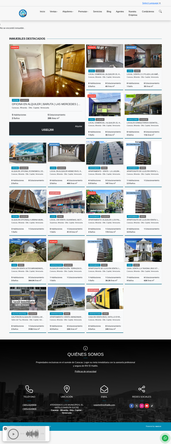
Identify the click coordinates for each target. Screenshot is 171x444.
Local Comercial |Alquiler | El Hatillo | (104, 74)
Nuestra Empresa (133, 13)
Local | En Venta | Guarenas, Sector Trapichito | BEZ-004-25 (66, 220)
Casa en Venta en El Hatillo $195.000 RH (104, 317)
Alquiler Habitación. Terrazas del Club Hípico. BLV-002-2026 (66, 268)
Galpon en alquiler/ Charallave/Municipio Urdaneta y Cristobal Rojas (27, 317)
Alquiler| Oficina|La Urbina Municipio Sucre (27, 220)
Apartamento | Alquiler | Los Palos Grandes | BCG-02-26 (104, 220)
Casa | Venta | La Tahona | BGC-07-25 (143, 268)
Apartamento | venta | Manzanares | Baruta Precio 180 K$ (66, 317)
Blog (109, 11)
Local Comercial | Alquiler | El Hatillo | (104, 123)
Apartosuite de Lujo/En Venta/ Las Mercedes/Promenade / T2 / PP (143, 220)
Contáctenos (148, 11)
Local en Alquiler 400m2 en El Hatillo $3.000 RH (66, 171)
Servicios (97, 11)
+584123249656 (29, 405)
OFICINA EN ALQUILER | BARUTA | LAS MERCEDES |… (46, 104)
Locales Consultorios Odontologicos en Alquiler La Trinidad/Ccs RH (143, 123)
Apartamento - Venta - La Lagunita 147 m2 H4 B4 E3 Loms (104, 171)
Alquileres (67, 11)
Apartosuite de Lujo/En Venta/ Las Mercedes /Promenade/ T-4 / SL (104, 268)
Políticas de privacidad (85, 371)
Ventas (53, 11)
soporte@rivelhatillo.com (104, 405)
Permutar (82, 11)
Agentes (120, 11)
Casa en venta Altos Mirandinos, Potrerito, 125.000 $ (27, 268)
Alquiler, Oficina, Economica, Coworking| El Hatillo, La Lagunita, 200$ (27, 171)
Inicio (42, 11)
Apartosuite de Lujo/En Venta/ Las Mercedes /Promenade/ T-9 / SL (143, 171)
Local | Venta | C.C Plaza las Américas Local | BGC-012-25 (143, 74)
